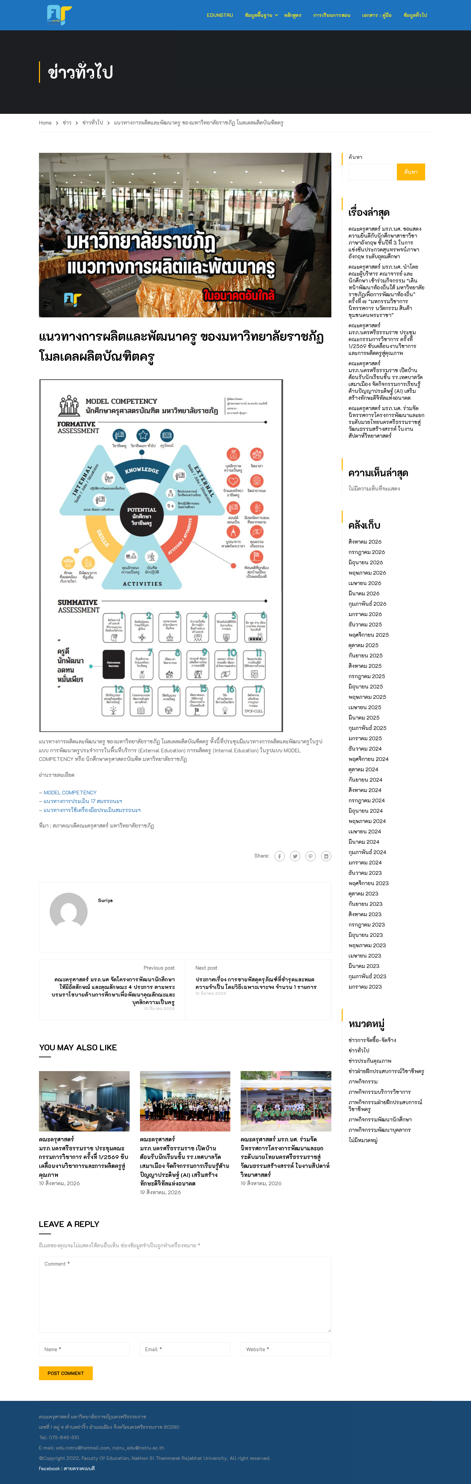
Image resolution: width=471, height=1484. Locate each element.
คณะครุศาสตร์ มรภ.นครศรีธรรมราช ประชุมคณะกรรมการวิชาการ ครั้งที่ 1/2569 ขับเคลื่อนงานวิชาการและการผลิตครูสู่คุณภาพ (83, 1157)
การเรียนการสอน (331, 15)
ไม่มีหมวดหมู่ (363, 1140)
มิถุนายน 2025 (366, 686)
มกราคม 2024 (365, 862)
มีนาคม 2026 (364, 593)
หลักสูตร (293, 15)
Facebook (49, 1468)
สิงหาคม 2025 (365, 665)
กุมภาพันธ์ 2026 (368, 603)
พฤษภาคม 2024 (367, 821)
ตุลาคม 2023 (364, 893)
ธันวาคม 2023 (365, 872)
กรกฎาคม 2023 (367, 924)
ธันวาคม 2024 (365, 748)
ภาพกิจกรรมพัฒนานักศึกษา (380, 1119)
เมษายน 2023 (365, 955)
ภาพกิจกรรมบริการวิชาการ (380, 1091)
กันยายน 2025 (366, 655)
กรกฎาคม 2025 (367, 676)
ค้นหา (355, 157)
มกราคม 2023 (365, 986)
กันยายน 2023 (366, 903)
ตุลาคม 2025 (364, 645)
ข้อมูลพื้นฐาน (258, 15)
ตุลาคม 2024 (363, 769)
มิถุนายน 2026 (366, 562)
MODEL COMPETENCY (70, 792)
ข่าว (67, 122)
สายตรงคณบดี (79, 1468)
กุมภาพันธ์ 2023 (368, 976)
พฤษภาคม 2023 (367, 945)
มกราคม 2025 (365, 738)
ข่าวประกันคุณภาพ (370, 1060)
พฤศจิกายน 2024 (369, 758)
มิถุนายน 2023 (366, 934)
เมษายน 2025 (365, 707)
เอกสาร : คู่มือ (377, 15)
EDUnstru (220, 15)
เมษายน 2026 (365, 583)
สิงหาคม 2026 (365, 541)
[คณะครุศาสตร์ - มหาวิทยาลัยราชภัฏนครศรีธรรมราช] (65, 15)
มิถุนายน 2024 (366, 810)
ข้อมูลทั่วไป (415, 15)
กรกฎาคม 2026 (367, 551)
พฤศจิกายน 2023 (369, 883)
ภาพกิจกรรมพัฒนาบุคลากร (380, 1129)
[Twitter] (295, 856)
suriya (105, 900)
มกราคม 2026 (365, 614)
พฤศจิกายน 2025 (369, 634)
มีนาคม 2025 (364, 717)
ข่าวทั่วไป (92, 122)
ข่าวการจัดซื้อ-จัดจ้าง (372, 1040)
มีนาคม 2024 (364, 841)
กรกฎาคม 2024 (367, 800)
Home (45, 122)
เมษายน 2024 (365, 831)
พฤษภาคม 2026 (367, 572)
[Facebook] (279, 856)
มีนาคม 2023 (364, 965)
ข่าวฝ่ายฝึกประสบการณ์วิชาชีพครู (386, 1071)
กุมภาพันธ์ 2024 (367, 852)
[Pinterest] (310, 856)
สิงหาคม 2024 (365, 789)
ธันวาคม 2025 (365, 624)
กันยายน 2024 (365, 779)
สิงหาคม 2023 (365, 914)
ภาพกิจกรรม (363, 1081)
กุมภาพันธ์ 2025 (368, 727)
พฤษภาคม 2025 (367, 696)
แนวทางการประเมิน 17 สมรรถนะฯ (83, 801)
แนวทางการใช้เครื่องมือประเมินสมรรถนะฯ (92, 810)
